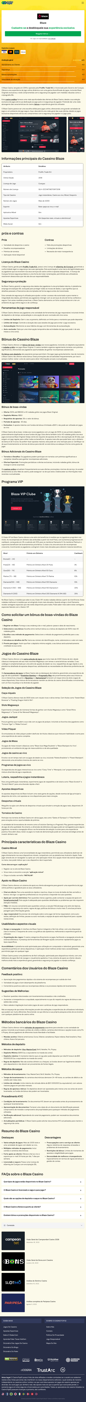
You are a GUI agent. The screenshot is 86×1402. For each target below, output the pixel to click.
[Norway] (36, 1394)
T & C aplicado (51, 38)
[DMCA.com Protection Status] (11, 1359)
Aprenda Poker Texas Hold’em (14, 1339)
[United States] (3, 1394)
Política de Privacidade (55, 1335)
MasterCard (31, 1049)
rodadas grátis (9, 347)
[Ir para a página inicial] (7, 3)
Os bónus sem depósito (11, 354)
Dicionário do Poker (10, 1351)
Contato (49, 1331)
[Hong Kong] (32, 1394)
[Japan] (15, 1394)
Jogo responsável (53, 1339)
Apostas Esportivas (10, 1331)
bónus (37, 104)
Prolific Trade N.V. (30, 267)
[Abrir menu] (82, 3)
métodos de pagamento (35, 1027)
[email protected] (11, 900)
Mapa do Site (51, 1343)
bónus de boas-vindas (32, 345)
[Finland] (7, 1394)
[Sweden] (24, 1394)
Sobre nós (50, 1327)
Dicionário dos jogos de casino (15, 1343)
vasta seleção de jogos (32, 659)
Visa (24, 1049)
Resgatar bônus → (43, 34)
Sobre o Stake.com (10, 1335)
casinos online (10, 469)
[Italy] (19, 1394)
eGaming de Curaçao (64, 267)
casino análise (11, 99)
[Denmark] (28, 1394)
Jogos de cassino (10, 1327)
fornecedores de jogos (13, 673)
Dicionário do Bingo (10, 1347)
